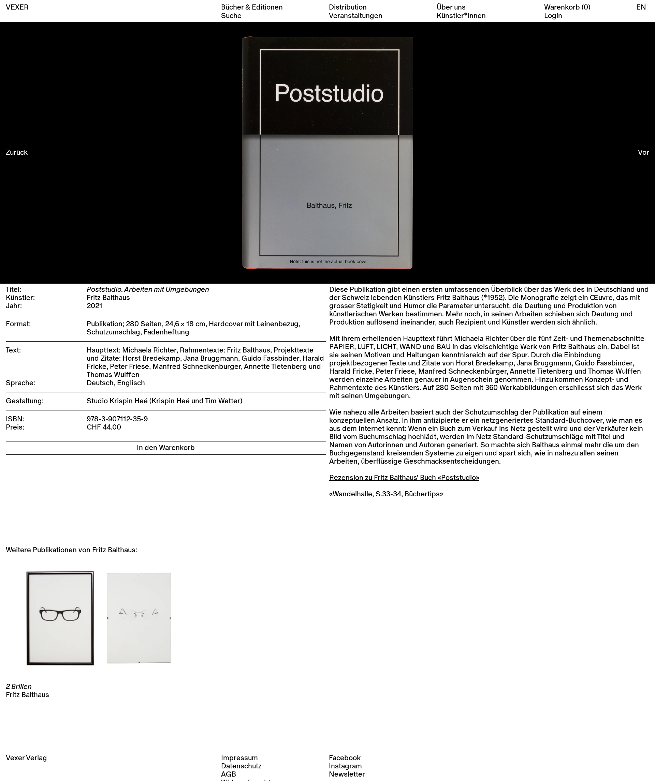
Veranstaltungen (355, 15)
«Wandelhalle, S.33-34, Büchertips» (386, 494)
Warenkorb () (567, 7)
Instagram (345, 766)
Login (553, 15)
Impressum (239, 758)
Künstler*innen (461, 15)
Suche (231, 15)
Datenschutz (241, 766)
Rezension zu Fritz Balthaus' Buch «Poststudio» (404, 477)
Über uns (451, 7)
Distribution (348, 7)
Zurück (17, 152)
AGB (228, 774)
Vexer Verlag (26, 758)
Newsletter (347, 774)
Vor (643, 152)
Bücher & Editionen (252, 7)
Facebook (345, 758)
